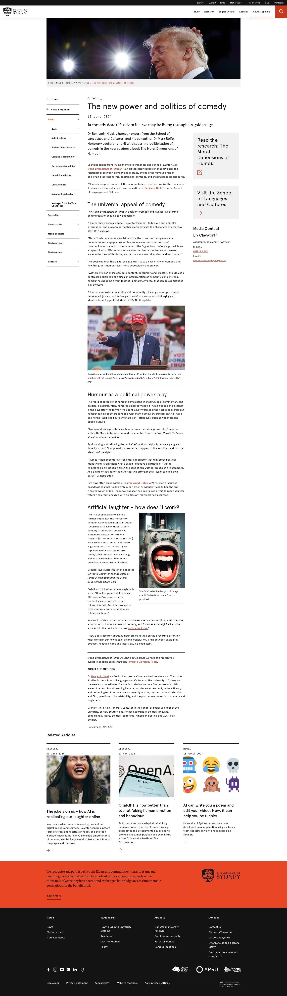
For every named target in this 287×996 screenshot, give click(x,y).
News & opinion (261, 11)
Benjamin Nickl (153, 188)
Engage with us (227, 11)
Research (209, 11)
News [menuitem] (51, 119)
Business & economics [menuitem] (63, 147)
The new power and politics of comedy (113, 83)
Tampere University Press (142, 661)
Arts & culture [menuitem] (58, 138)
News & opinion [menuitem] (60, 109)
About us (243, 11)
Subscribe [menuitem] (53, 215)
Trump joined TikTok (136, 483)
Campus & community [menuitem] (63, 156)
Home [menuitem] (54, 99)
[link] (200, 3)
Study (197, 11)
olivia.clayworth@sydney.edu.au (209, 260)
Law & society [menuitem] (58, 184)
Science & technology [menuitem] (63, 194)
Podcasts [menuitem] (52, 261)
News (78, 83)
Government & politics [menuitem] (63, 166)
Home (50, 83)
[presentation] (78, 798)
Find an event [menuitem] (55, 252)
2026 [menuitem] (54, 128)
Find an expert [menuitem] (55, 243)
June (86, 83)
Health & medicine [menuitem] (61, 175)
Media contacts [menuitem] (56, 233)
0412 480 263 (200, 251)
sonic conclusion (138, 628)
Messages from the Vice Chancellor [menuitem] (63, 204)
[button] (281, 11)
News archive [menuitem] (55, 224)
